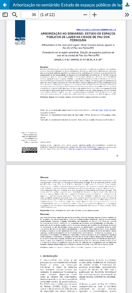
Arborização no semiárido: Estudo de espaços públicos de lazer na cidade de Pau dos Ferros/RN (72, 4)
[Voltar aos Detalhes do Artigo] (5, 5)
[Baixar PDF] (127, 5)
